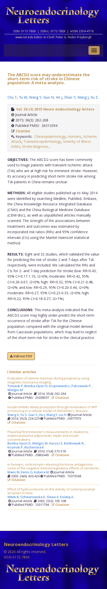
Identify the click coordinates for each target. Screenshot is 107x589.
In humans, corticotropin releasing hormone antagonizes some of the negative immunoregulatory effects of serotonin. (53, 466)
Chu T (12, 97)
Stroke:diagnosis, (35, 146)
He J (59, 97)
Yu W (23, 97)
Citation (23, 131)
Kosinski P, (15, 447)
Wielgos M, (40, 443)
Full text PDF (22, 356)
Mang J (83, 97)
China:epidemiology (50, 136)
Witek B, (13, 497)
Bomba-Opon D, (36, 386)
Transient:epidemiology (42, 141)
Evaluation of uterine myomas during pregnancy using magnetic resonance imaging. (48, 380)
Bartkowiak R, (74, 443)
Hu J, (42, 415)
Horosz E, (56, 443)
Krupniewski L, (60, 386)
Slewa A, (53, 497)
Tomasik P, (15, 386)
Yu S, (24, 415)
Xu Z (94, 97)
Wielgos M (15, 390)
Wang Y (35, 97)
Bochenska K (34, 447)
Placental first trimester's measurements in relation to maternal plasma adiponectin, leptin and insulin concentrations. (48, 436)
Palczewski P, (81, 386)
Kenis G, (27, 472)
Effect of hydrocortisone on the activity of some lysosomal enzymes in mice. (51, 491)
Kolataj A (66, 497)
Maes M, (14, 472)
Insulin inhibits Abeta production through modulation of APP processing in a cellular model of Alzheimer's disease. (52, 409)
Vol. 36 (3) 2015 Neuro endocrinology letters (55, 109)
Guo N (48, 97)
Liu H (62, 415)
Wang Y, (52, 415)
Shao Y (69, 97)
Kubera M (41, 472)
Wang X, (13, 415)
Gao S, (33, 415)
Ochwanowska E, (33, 497)
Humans (74, 136)
